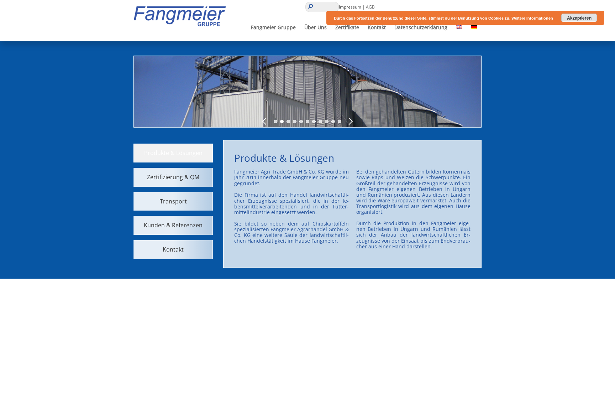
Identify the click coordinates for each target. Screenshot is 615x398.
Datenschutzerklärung (420, 27)
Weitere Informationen (532, 18)
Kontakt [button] (377, 27)
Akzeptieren (579, 18)
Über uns (315, 27)
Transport (173, 201)
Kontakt (173, 249)
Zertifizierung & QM (173, 177)
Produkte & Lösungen (173, 153)
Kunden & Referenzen (173, 225)
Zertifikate (347, 27)
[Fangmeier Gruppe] (182, 26)
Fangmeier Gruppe (273, 27)
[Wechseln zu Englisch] (459, 27)
